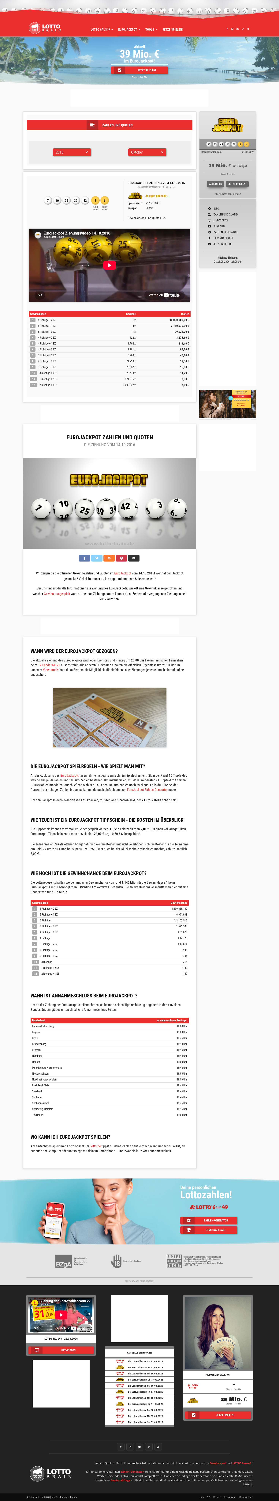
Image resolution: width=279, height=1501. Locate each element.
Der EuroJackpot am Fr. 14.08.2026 (145, 1391)
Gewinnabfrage (120, 1480)
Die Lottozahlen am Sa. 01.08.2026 (145, 1422)
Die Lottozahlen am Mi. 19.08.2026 (145, 1373)
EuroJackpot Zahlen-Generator (147, 790)
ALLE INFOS (215, 183)
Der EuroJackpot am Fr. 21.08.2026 (145, 1367)
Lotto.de (95, 1146)
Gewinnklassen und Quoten (144, 218)
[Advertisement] (139, 98)
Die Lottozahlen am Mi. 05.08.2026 (145, 1416)
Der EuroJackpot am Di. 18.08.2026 (145, 1379)
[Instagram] (232, 29)
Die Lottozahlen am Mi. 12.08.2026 (145, 1397)
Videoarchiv (51, 670)
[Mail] (238, 29)
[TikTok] (243, 29)
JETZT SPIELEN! (237, 183)
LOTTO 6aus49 (241, 1463)
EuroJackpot (122, 573)
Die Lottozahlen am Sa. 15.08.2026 (145, 1385)
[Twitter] (248, 29)
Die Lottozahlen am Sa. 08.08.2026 (145, 1410)
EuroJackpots (69, 775)
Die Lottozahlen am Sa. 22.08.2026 (145, 1361)
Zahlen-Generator (132, 1471)
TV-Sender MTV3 (49, 665)
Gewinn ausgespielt (57, 594)
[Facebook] (227, 29)
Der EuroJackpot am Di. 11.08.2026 (145, 1404)
